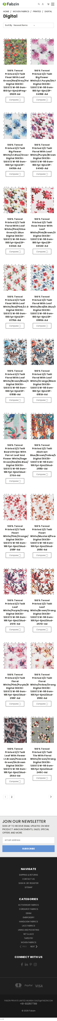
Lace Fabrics (28, 925)
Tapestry (28, 938)
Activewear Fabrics (28, 905)
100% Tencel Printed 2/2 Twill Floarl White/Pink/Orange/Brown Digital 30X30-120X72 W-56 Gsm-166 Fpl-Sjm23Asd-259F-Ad (19, 538)
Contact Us (28, 879)
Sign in (22, 883)
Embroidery (28, 917)
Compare (14, 99)
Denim (28, 913)
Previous (5, 1015)
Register (34, 883)
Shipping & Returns (28, 874)
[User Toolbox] (42, 4)
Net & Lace (28, 934)
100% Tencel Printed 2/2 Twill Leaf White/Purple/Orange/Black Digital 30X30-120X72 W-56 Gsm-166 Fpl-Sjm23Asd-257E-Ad (20, 612)
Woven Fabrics (28, 942)
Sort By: (9, 25)
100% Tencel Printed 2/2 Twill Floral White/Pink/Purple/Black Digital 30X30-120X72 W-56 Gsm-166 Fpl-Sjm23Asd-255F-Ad (18, 686)
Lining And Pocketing (28, 930)
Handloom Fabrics (28, 921)
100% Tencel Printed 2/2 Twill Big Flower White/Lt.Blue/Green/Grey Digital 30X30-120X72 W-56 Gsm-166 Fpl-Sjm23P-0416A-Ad (19, 156)
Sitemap (28, 887)
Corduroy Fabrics (28, 909)
